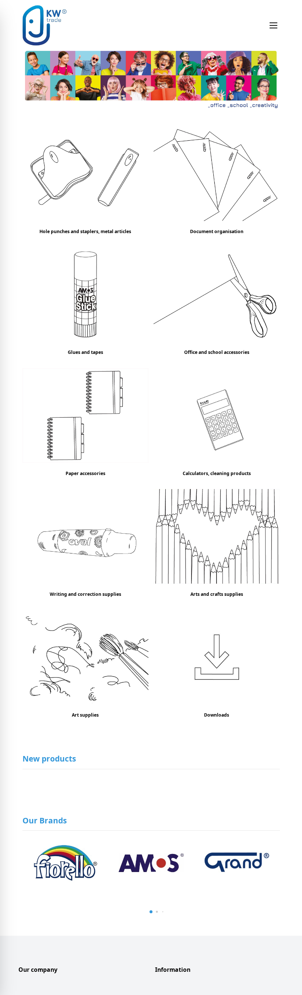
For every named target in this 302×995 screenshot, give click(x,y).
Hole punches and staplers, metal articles (85, 231)
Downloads (216, 715)
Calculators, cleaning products (217, 473)
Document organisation (216, 231)
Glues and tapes (85, 352)
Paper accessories (85, 473)
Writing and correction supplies (85, 594)
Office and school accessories (216, 352)
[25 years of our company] (151, 81)
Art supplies (85, 715)
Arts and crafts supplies (216, 594)
